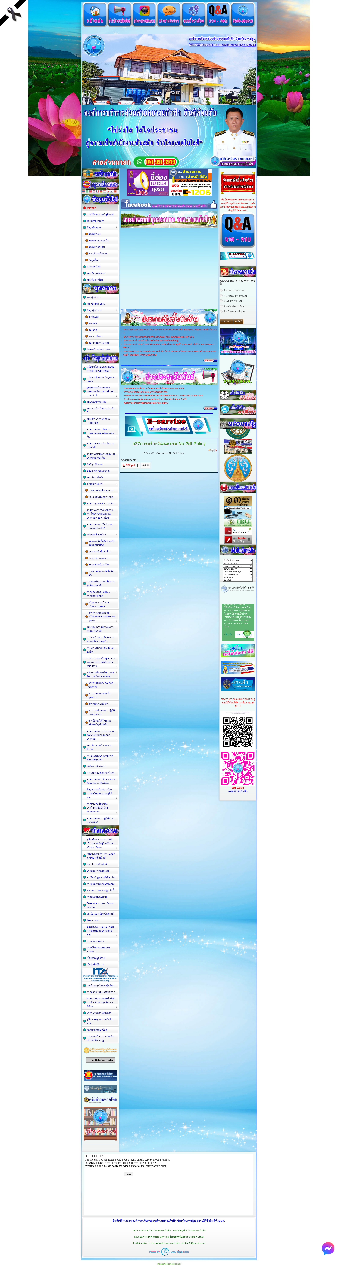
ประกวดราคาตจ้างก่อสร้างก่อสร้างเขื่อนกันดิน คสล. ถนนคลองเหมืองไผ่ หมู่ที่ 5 (159, 337)
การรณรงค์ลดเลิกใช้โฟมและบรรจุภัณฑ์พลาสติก (145, 392)
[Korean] (111, 191)
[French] (97, 191)
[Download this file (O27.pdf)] (124, 465)
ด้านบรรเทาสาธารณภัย (235, 295)
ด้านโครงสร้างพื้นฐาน (234, 311)
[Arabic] (87, 191)
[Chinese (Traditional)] (90, 191)
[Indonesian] (104, 191)
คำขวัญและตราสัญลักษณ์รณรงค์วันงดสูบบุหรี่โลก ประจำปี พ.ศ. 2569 (155, 399)
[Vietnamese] (115, 191)
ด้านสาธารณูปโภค (233, 301)
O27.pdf (130, 465)
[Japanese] (108, 191)
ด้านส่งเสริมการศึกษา (234, 306)
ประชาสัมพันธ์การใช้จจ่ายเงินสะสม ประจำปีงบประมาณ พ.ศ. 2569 (154, 388)
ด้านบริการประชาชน (234, 290)
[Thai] (83, 191)
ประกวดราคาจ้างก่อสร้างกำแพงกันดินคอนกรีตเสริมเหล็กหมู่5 (151, 340)
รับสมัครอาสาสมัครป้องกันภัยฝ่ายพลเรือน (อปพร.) (146, 403)
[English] (94, 191)
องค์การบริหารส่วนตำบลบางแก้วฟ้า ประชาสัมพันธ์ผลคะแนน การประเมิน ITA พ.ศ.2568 (163, 395)
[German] (101, 191)
